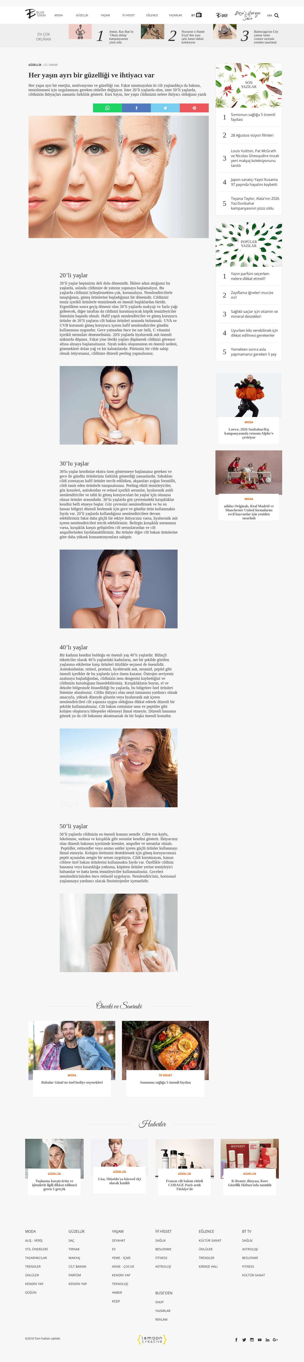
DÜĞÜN (30, 1292)
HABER (117, 1292)
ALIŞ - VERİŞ (34, 1240)
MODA (59, 15)
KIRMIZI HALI (208, 1266)
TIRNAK (74, 1249)
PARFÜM (75, 1275)
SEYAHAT (118, 1240)
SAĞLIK (160, 1240)
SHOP (159, 1302)
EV (114, 1249)
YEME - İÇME (121, 1258)
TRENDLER (33, 1266)
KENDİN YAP (34, 1284)
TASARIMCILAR (36, 1258)
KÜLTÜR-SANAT (253, 1275)
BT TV (246, 1231)
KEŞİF (116, 1301)
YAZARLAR (175, 15)
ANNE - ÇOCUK (123, 1266)
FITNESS (161, 1258)
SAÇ (71, 1240)
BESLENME (163, 1249)
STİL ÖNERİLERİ (36, 1249)
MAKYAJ (74, 1258)
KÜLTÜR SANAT (210, 1240)
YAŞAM (105, 15)
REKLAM (161, 1319)
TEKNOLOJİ (120, 1284)
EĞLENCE (152, 15)
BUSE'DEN (163, 1293)
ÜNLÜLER (32, 1275)
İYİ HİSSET (128, 15)
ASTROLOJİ (163, 1266)
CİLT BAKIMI (51, 65)
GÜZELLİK (82, 15)
